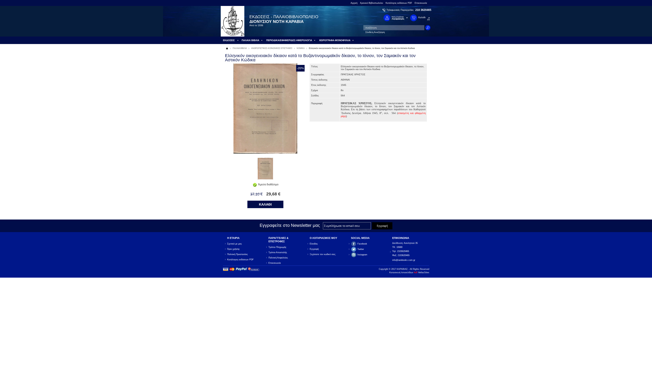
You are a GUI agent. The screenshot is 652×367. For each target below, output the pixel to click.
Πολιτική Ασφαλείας (278, 257)
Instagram (362, 254)
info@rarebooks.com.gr (403, 260)
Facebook (362, 243)
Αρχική (354, 3)
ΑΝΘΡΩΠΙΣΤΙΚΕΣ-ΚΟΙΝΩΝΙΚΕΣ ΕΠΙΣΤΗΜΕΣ (271, 48)
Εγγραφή (314, 249)
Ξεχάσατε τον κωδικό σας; (323, 254)
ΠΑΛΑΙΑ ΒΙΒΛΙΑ (240, 48)
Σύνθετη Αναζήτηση (375, 32)
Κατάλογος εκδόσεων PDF (399, 3)
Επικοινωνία (421, 3)
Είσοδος (314, 243)
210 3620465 (423, 9)
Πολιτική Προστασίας (237, 254)
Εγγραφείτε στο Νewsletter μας (290, 225)
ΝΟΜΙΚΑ (301, 48)
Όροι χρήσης (233, 249)
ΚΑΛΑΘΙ (265, 204)
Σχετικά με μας (234, 243)
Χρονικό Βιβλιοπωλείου (371, 3)
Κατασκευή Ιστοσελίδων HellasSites (409, 272)
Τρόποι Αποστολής (277, 252)
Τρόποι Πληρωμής (277, 247)
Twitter (360, 249)
